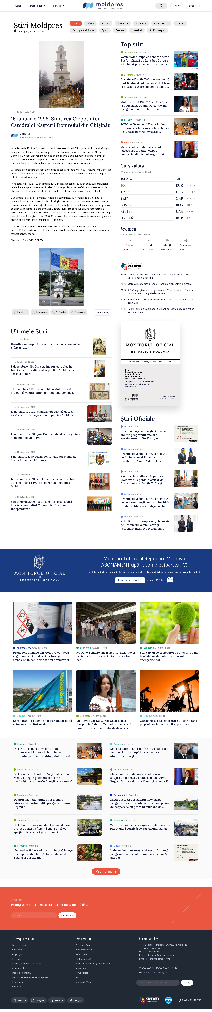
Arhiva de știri (82, 968)
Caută (187, 982)
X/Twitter (61, 312)
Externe (120, 30)
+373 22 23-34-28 (151, 948)
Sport (105, 30)
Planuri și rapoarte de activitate (26, 963)
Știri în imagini (157, 30)
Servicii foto (81, 954)
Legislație (16, 959)
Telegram (80, 312)
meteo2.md (145, 234)
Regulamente (18, 982)
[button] (192, 69)
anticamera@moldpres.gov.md (160, 955)
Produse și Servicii (84, 945)
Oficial (90, 23)
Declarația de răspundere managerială (30, 977)
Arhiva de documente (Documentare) (93, 963)
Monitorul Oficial (83, 982)
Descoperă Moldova (83, 30)
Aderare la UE (161, 23)
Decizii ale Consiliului (21, 972)
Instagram (42, 312)
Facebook (22, 312)
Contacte (16, 986)
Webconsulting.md (159, 972)
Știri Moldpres (38, 25)
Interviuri (137, 30)
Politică (106, 23)
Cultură (180, 23)
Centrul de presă (83, 959)
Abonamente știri (84, 949)
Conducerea (18, 949)
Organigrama (18, 954)
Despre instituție (20, 945)
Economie (141, 23)
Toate (75, 23)
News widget (82, 972)
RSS (77, 977)
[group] (159, 59)
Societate (122, 23)
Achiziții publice (19, 968)
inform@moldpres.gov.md (158, 958)
